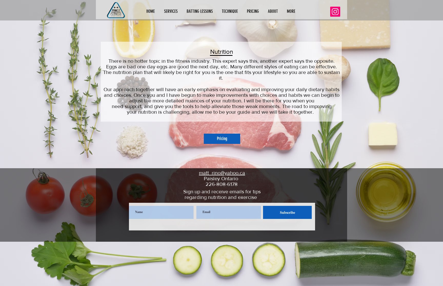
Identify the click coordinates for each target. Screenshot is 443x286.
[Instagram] (335, 12)
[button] (171, 11)
